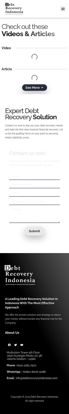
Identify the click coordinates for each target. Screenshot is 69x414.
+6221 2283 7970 (26, 365)
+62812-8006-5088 (34, 371)
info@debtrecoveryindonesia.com (36, 378)
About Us (12, 332)
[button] (63, 9)
